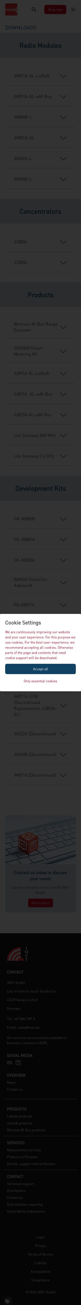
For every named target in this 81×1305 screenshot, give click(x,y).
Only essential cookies (40, 681)
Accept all (40, 669)
